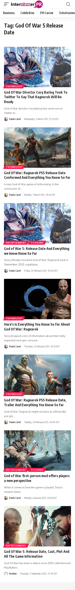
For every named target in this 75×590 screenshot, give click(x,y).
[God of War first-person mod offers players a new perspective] (37, 450)
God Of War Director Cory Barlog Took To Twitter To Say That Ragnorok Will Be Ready (35, 97)
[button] (7, 4)
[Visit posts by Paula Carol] (6, 119)
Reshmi (13, 573)
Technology (14, 86)
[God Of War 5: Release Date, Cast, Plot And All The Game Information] (37, 526)
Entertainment (16, 242)
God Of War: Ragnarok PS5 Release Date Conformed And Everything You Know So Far (37, 175)
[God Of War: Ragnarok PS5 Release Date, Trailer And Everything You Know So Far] (37, 375)
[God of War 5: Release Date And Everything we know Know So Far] (37, 223)
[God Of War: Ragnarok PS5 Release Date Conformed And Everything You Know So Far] (37, 147)
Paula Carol (15, 119)
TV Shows (37, 242)
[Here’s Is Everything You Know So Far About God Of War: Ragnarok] (37, 299)
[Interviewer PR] (27, 4)
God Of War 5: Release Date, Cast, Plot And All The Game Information (36, 553)
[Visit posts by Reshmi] (6, 574)
